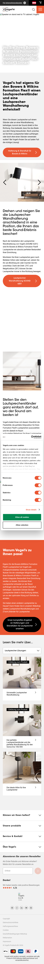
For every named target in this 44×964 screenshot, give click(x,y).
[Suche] (34, 3)
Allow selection (22, 525)
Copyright (6, 919)
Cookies (6, 930)
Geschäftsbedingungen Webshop (15, 934)
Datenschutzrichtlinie (10, 922)
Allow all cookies (22, 517)
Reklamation (7, 938)
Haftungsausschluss (10, 926)
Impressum (7, 941)
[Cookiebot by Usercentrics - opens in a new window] (31, 437)
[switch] (38, 485)
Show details (31, 510)
